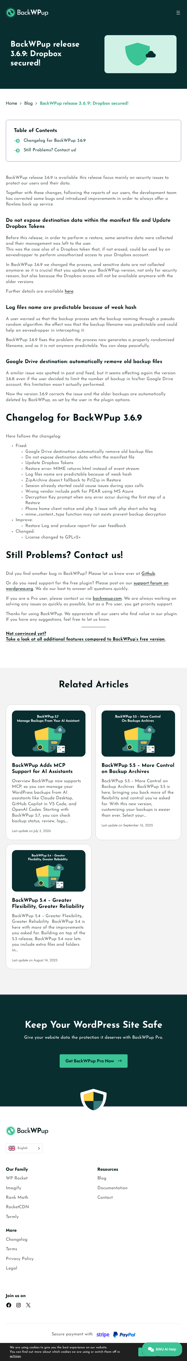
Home (11, 103)
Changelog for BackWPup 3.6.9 (55, 141)
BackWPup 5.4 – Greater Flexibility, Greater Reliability (48, 903)
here (69, 291)
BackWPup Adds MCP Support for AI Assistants (42, 768)
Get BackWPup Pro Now (89, 1061)
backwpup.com (107, 599)
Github (148, 574)
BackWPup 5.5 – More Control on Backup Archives (138, 768)
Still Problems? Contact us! (50, 150)
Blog (28, 103)
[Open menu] (178, 13)
